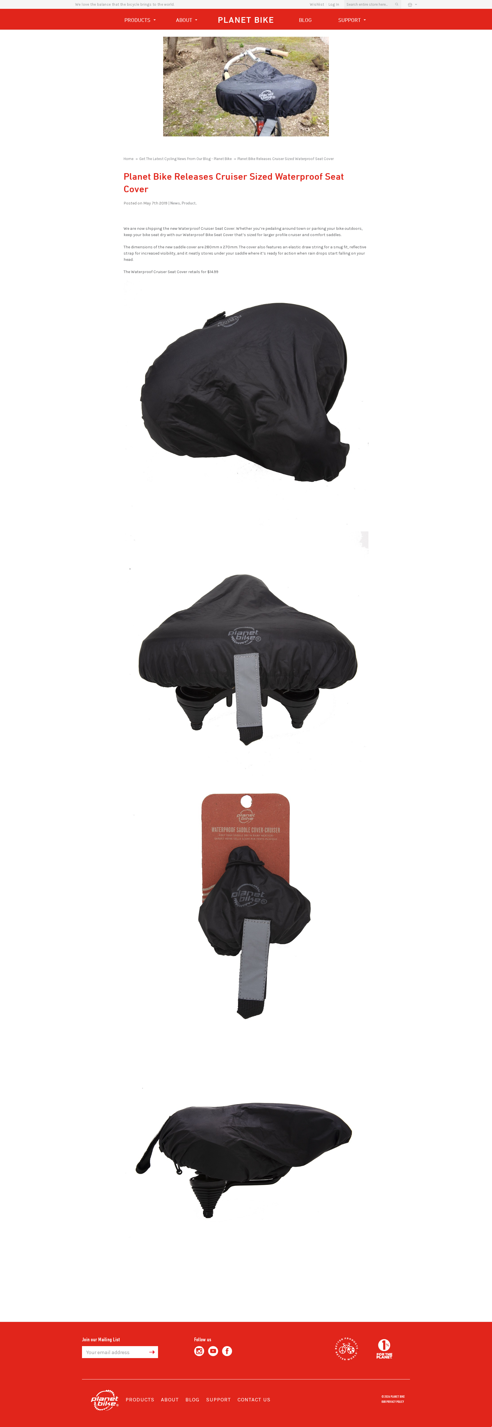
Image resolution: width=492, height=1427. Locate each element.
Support (350, 20)
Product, (189, 202)
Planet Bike (246, 19)
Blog (305, 20)
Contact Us (253, 1400)
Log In (334, 4)
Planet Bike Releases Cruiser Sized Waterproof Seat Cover (285, 159)
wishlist (317, 4)
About (185, 20)
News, (175, 202)
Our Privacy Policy (393, 1401)
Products (138, 20)
